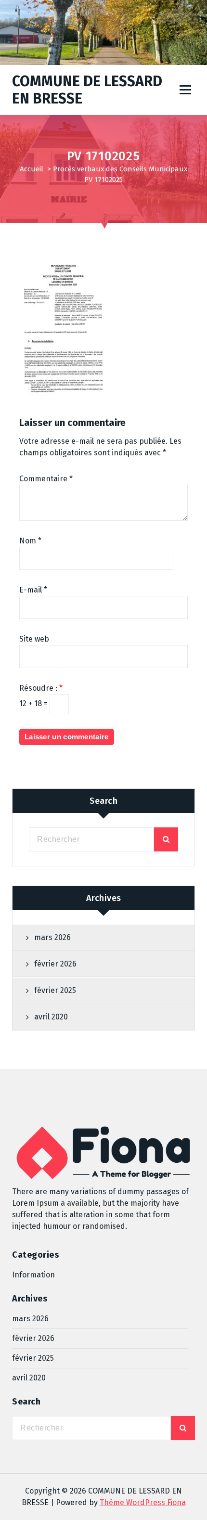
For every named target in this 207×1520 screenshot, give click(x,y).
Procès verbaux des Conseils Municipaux (120, 169)
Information (33, 1274)
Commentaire (46, 478)
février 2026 (55, 963)
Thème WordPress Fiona (143, 1502)
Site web (34, 639)
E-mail (33, 589)
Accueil (31, 169)
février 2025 (55, 990)
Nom (30, 540)
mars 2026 (52, 937)
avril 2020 (51, 1016)
